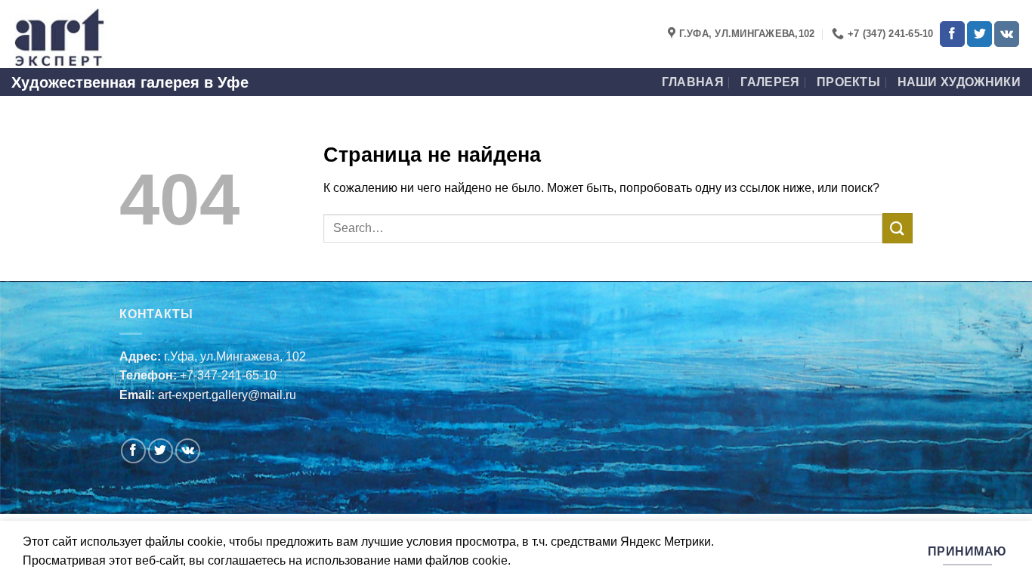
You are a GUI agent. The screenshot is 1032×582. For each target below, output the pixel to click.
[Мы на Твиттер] (979, 34)
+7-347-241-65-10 (228, 375)
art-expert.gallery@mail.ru (227, 395)
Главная (693, 82)
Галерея (769, 82)
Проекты (848, 82)
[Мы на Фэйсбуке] (952, 34)
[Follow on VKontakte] (1006, 34)
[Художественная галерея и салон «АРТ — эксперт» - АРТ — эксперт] (86, 34)
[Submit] (897, 228)
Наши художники (959, 82)
